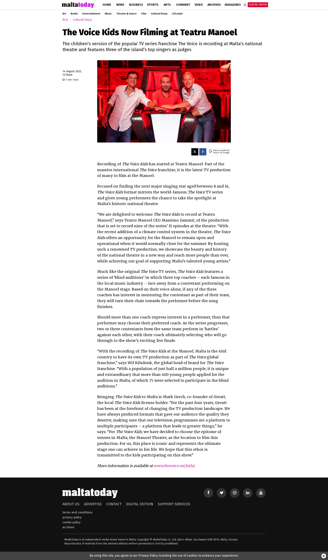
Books (74, 13)
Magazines (233, 4)
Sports (152, 4)
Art (64, 13)
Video (199, 4)
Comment (183, 4)
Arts (167, 4)
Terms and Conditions (77, 512)
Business (136, 4)
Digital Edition (139, 504)
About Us (70, 504)
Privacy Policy (72, 517)
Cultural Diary (159, 13)
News (120, 4)
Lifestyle (177, 13)
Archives (214, 4)
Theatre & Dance (126, 13)
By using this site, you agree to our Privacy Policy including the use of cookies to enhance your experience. (164, 555)
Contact (113, 504)
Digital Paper (258, 4)
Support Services (174, 504)
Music (108, 13)
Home (107, 4)
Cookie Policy (71, 522)
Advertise (93, 504)
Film (143, 13)
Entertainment (91, 13)
